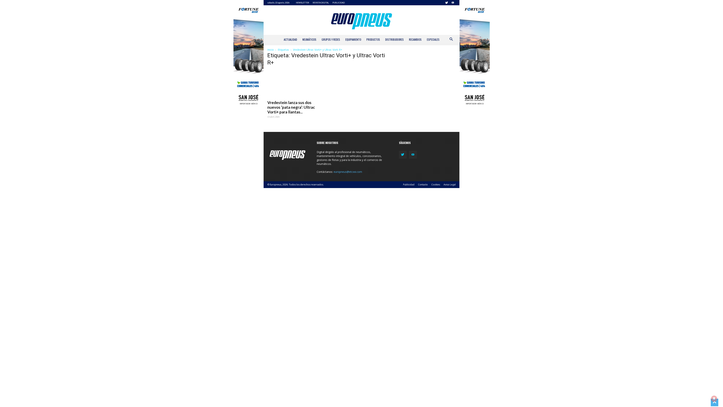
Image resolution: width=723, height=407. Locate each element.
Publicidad (408, 184)
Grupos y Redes (331, 39)
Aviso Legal (450, 184)
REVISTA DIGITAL (321, 2)
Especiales (433, 39)
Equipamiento (353, 39)
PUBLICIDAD (339, 2)
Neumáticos (309, 39)
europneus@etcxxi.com (348, 172)
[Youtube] (453, 2)
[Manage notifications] (714, 399)
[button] (451, 39)
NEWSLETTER (302, 2)
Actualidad (290, 39)
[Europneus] (361, 20)
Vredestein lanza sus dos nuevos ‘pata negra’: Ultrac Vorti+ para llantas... (291, 107)
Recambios (415, 39)
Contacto (423, 184)
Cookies (435, 184)
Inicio (270, 49)
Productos (373, 39)
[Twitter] (446, 2)
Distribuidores (394, 39)
